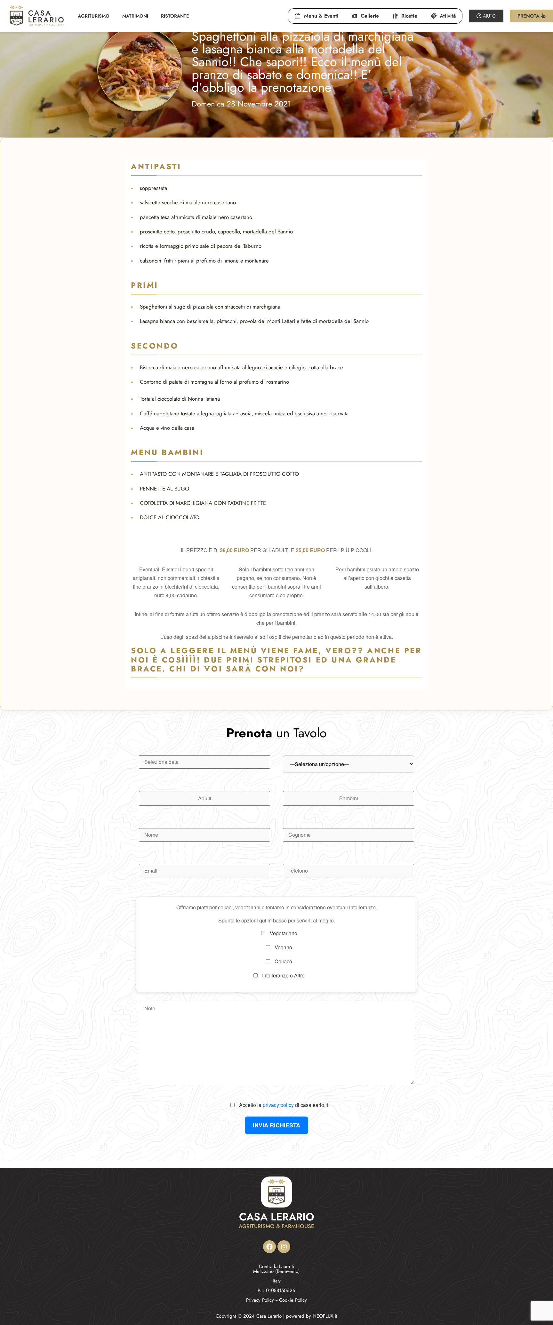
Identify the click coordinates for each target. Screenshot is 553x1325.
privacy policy (278, 1105)
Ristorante (175, 16)
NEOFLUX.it (325, 1316)
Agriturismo (93, 16)
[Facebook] (269, 1246)
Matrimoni (135, 16)
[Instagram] (283, 1246)
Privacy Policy (260, 1300)
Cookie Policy (293, 1300)
